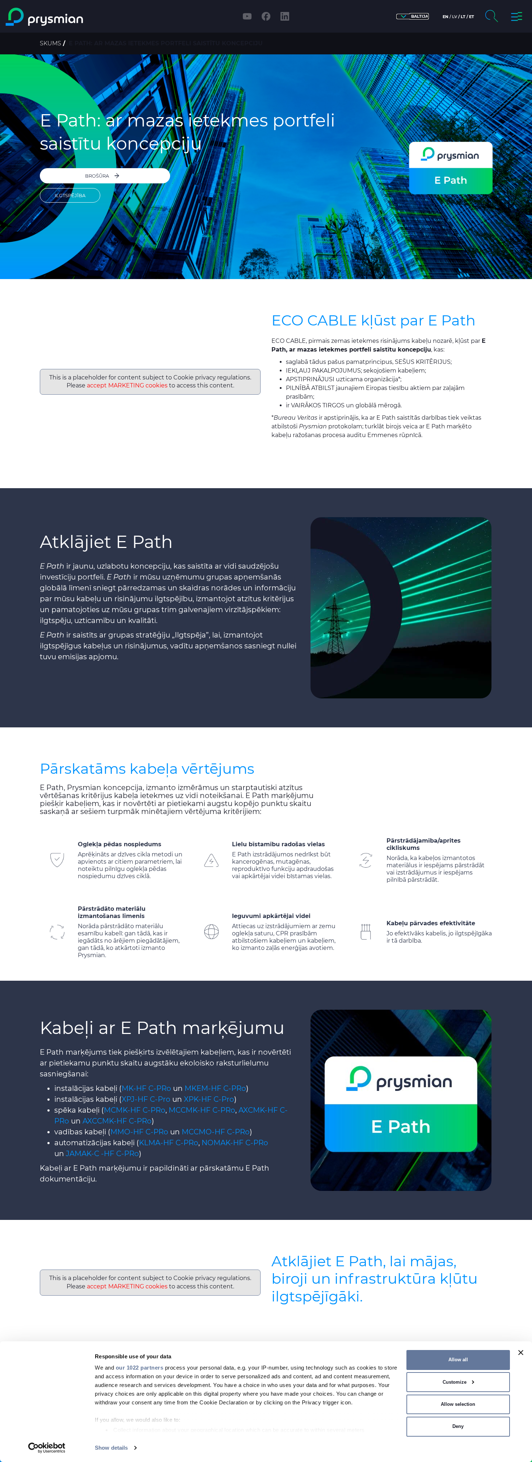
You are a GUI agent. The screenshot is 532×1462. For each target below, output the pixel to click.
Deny (458, 1426)
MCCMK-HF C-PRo (202, 1110)
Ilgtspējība (70, 195)
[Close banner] (520, 1352)
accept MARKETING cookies (127, 385)
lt (463, 16)
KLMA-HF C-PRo (168, 1142)
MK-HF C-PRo (146, 1088)
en (445, 16)
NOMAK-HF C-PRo (235, 1142)
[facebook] (266, 16)
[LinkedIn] (285, 16)
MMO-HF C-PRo (139, 1131)
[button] (412, 16)
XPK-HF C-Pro (209, 1099)
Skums (50, 43)
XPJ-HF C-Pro (146, 1099)
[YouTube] (247, 16)
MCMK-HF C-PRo (134, 1110)
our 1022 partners (140, 1368)
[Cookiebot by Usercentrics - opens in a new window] (47, 1447)
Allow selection (458, 1404)
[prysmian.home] (67, 17)
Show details (111, 1448)
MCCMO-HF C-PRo (216, 1131)
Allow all (458, 1359)
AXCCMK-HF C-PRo (117, 1121)
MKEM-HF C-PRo (215, 1088)
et (471, 16)
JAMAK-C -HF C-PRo (102, 1153)
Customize (454, 1382)
